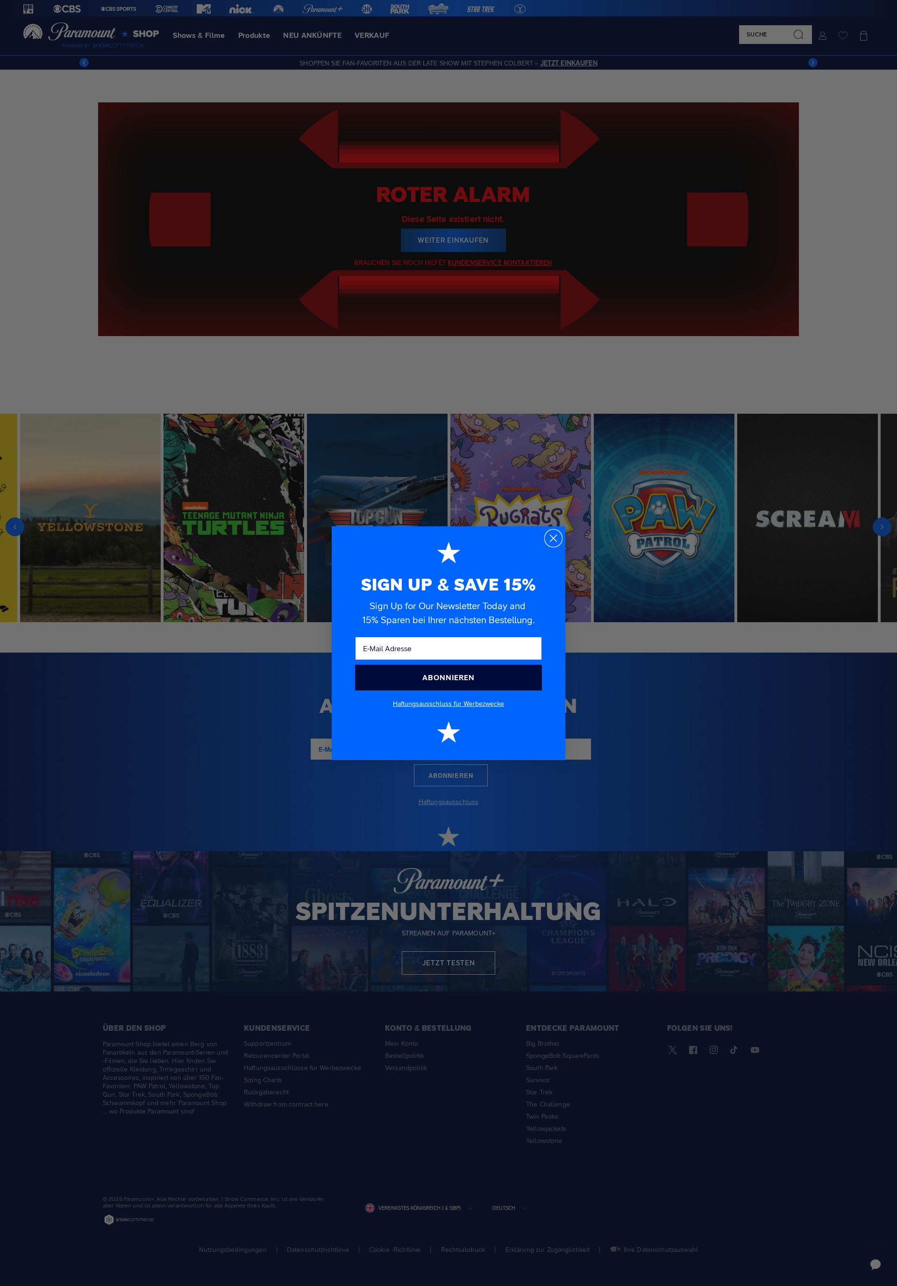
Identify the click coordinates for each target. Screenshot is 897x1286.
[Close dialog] (553, 538)
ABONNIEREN (448, 677)
